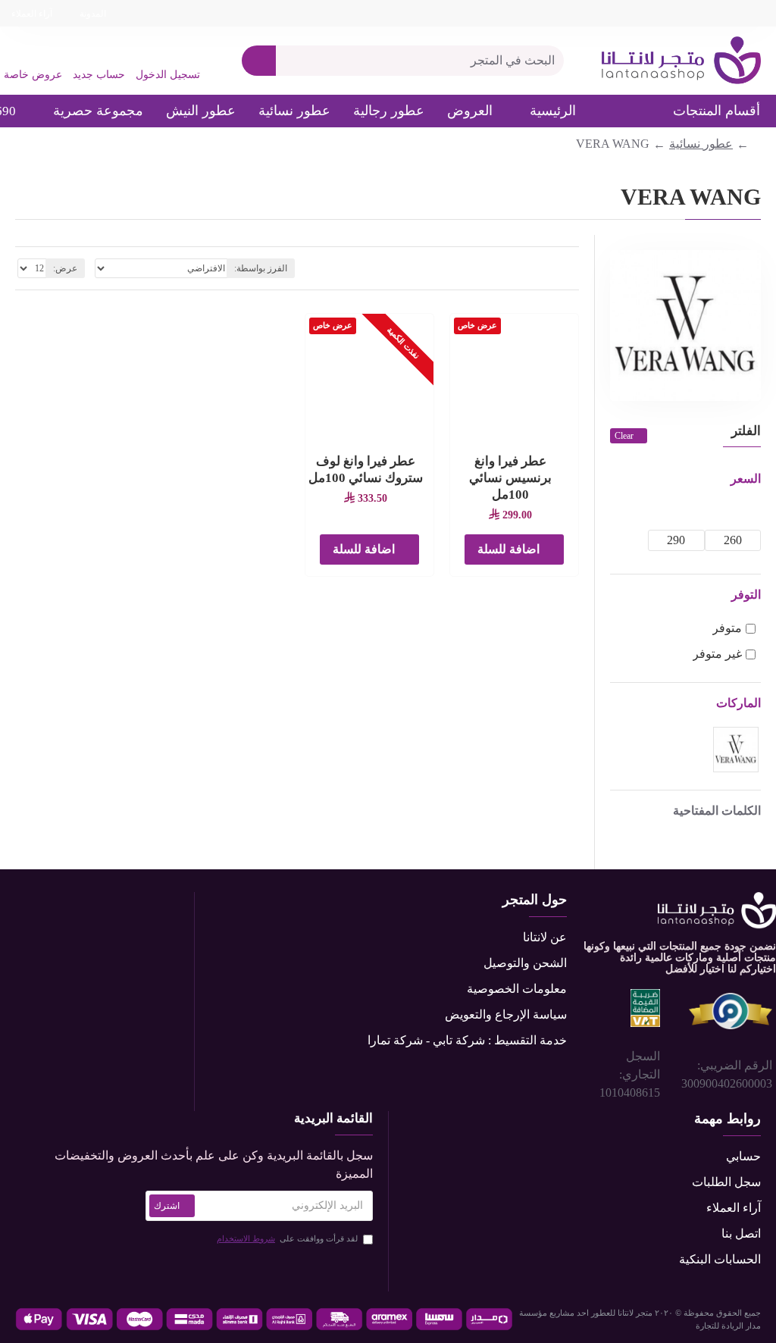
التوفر (746, 594)
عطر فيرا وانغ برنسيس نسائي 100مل (510, 478)
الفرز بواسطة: (260, 268)
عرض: (65, 268)
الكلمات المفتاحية (717, 810)
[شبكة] (573, 268)
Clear (624, 435)
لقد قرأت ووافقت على (287, 1238)
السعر (746, 478)
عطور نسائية (701, 143)
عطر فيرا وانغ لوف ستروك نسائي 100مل (365, 469)
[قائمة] (555, 268)
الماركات (738, 703)
